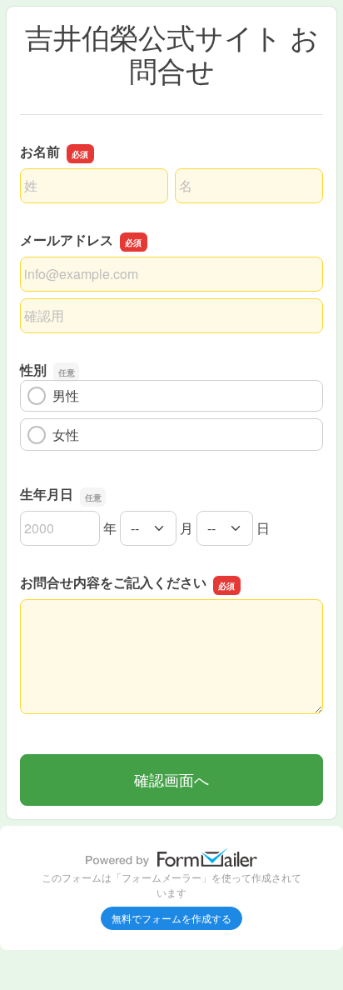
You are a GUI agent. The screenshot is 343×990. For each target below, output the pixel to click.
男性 (65, 395)
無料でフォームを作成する (171, 918)
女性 (65, 434)
